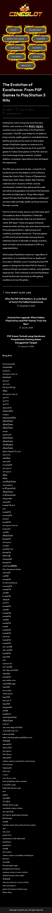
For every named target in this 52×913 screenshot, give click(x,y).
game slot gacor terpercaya (15, 889)
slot (4, 509)
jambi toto (7, 835)
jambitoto (7, 842)
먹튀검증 (6, 741)
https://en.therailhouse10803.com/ (17, 737)
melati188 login (9, 683)
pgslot (5, 795)
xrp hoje (6, 636)
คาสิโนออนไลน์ (9, 488)
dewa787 (7, 461)
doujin (5, 431)
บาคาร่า (6, 724)
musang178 (7, 465)
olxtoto (36, 56)
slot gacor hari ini (10, 374)
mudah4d (37, 47)
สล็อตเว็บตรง (8, 421)
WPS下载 (6, 556)
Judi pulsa (15, 47)
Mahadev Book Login (12, 788)
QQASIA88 (7, 367)
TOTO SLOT (8, 694)
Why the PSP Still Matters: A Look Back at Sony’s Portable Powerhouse (26, 300)
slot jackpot (8, 485)
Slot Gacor (7, 754)
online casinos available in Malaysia (18, 855)
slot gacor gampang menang (15, 815)
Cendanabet (35, 30)
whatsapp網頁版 (10, 566)
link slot (6, 381)
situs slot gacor (9, 885)
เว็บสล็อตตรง (8, 444)
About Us (26, 65)
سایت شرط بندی (9, 778)
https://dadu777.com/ (12, 451)
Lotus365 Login (9, 784)
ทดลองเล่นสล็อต (9, 418)
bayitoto (6, 371)
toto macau (8, 764)
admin (9, 109)
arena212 (6, 502)
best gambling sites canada (15, 781)
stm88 (5, 710)
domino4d (7, 434)
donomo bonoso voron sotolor (16, 882)
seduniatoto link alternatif (14, 838)
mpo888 (6, 798)
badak (5, 626)
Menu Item (7, 892)
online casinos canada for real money (19, 761)
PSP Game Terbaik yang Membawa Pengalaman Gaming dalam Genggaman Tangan (26, 339)
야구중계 (6, 801)
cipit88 (6, 532)
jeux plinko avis (9, 680)
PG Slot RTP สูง (9, 387)
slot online (7, 690)
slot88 (5, 821)
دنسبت (5, 774)
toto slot (6, 832)
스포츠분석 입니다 (10, 731)
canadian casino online (12, 808)
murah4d (16, 56)
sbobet (6, 519)
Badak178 (7, 539)
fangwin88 (7, 498)
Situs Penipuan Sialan (12, 569)
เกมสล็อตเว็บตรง (9, 481)
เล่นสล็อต (6, 458)
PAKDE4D (7, 377)
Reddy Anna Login (10, 805)
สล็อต (5, 391)
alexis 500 (7, 747)
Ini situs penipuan (10, 582)
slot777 (6, 397)
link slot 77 (7, 700)
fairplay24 (7, 768)
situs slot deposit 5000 (13, 727)
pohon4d (6, 529)
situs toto (7, 455)
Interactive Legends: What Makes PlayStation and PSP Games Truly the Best (26, 320)
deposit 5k (7, 407)
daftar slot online (15, 39)
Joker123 (41, 39)
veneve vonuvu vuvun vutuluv (15, 872)
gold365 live (8, 549)
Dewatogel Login (10, 865)
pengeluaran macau (11, 869)
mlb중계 (6, 599)
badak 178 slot (9, 505)
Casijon (6, 414)
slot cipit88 (7, 647)
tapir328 (6, 657)
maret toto (7, 663)
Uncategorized (13, 113)
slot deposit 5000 (10, 670)
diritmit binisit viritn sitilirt (13, 875)
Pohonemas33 (9, 364)
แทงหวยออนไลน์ (9, 717)
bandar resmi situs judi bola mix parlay (19, 825)
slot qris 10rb (8, 811)
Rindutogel (7, 818)
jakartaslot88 (8, 734)
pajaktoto (7, 714)
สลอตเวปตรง (8, 411)
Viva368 (6, 862)
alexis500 (7, 744)
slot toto (6, 384)
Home (14, 30)
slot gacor (7, 468)
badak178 (7, 512)
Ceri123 (6, 545)
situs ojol (6, 771)
